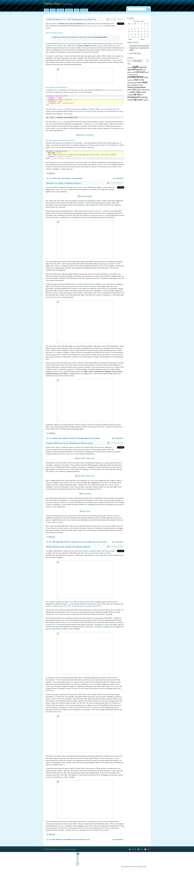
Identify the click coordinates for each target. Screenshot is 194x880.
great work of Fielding (55, 624)
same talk (72, 482)
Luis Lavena (87, 606)
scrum (97, 542)
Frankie (82, 447)
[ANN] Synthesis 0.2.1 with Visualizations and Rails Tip (71, 19)
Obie (55, 606)
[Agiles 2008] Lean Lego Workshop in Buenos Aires (69, 443)
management (135, 85)
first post (67, 43)
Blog (46, 10)
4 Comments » (119, 839)
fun (142, 80)
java (134, 83)
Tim (100, 606)
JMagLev (60, 771)
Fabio (79, 824)
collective (135, 74)
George (48, 606)
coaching (129, 74)
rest (85, 839)
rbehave (138, 90)
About (53, 10)
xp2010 (146, 100)
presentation (96, 438)
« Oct (130, 39)
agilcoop (129, 67)
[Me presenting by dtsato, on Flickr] (85, 493)
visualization (78, 178)
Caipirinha (89, 604)
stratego (130, 95)
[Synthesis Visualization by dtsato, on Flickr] (85, 135)
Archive (129, 61)
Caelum (56, 189)
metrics (130, 87)
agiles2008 (59, 542)
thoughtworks (134, 97)
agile (60, 438)
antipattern (65, 438)
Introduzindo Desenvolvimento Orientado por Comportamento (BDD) (139, 48)
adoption (55, 438)
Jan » (142, 39)
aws (133, 72)
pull (94, 542)
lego (81, 542)
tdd (138, 94)
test (72, 178)
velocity (130, 100)
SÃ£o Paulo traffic (84, 694)
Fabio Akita (99, 555)
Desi (59, 606)
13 (138, 31)
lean (89, 438)
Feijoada (76, 604)
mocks (54, 178)
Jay (52, 606)
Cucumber (116, 756)
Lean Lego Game (135, 53)
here (53, 270)
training (144, 97)
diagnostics (130, 80)
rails (58, 178)
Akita (94, 606)
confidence (49, 46)
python (129, 90)
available (69, 762)
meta (141, 85)
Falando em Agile (81, 187)
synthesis (67, 178)
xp (135, 99)
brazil (142, 72)
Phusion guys (114, 686)
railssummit (79, 839)
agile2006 (142, 67)
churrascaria (50, 690)
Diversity (84, 10)
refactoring (146, 90)
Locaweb (109, 555)
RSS (148, 849)
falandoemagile (83, 438)
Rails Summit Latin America (90, 553)
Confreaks (76, 682)
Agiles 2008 (106, 449)
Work (76, 10)
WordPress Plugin (142, 866)
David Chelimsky (77, 606)
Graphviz (92, 109)
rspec (132, 92)
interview (130, 83)
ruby (62, 178)
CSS (141, 849)
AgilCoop (102, 355)
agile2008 (131, 69)
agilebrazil (139, 70)
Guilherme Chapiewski (90, 286)
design (146, 77)
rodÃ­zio (102, 688)
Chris (69, 606)
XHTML (133, 849)
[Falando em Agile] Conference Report (63, 183)
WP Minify (134, 866)
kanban (74, 542)
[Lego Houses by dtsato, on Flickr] (85, 511)
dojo (136, 79)
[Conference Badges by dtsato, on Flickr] (85, 196)
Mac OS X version (85, 111)
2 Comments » (119, 542)
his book (56, 614)
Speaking (69, 10)
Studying (60, 10)
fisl (140, 80)
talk (135, 94)
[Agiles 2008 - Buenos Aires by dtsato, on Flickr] (85, 458)
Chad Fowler (70, 612)
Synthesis (78, 43)
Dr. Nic (64, 606)
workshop (103, 542)
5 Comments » (119, 438)
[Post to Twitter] (51, 174)
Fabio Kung (84, 768)
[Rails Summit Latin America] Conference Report (68, 546)
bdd (53, 839)
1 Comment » (119, 178)
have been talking (107, 624)
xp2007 (140, 100)
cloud (147, 72)
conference (73, 438)
